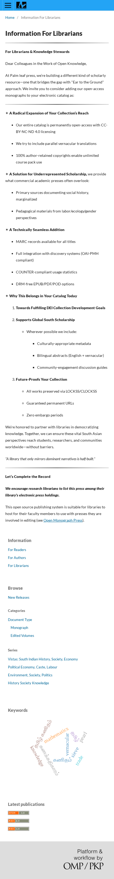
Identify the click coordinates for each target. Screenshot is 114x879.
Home (10, 17)
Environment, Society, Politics (30, 675)
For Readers (17, 550)
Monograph (19, 627)
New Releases (18, 597)
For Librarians (18, 565)
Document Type (20, 620)
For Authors (17, 558)
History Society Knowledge (28, 683)
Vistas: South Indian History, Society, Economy (43, 659)
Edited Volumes (22, 635)
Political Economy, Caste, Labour (32, 667)
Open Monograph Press (62, 520)
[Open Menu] (8, 5)
